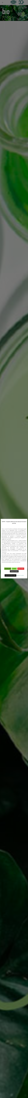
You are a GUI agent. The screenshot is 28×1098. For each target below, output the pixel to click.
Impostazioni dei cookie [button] (10, 575)
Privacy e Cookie (14, 571)
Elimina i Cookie (20, 575)
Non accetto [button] (20, 568)
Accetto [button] (14, 568)
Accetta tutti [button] (7, 568)
